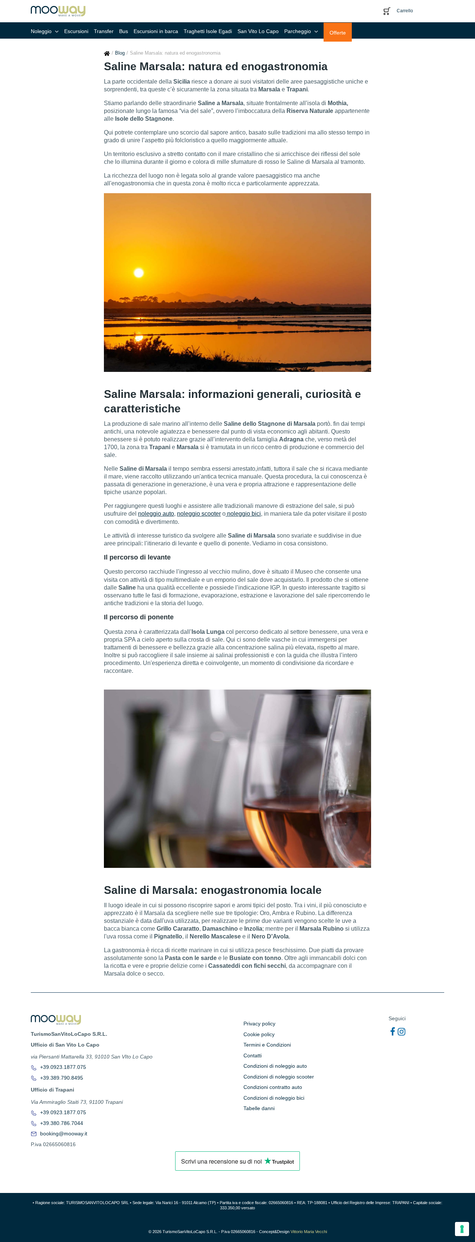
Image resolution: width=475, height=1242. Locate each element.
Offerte (338, 33)
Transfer (104, 31)
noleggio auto (156, 513)
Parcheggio (298, 31)
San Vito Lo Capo (258, 31)
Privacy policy (259, 1024)
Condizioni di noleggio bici (273, 1098)
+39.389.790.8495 (61, 1078)
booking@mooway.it (63, 1133)
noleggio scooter (199, 513)
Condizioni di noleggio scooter (278, 1077)
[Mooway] (58, 10)
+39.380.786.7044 (61, 1123)
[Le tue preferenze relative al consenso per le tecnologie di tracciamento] (462, 1229)
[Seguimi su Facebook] (392, 1031)
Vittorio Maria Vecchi (309, 1231)
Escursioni (76, 31)
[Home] (107, 53)
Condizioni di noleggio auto (275, 1066)
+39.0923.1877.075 (62, 1067)
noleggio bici (243, 513)
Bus (123, 31)
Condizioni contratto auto (272, 1087)
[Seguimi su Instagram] (401, 1031)
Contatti (252, 1055)
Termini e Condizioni (267, 1045)
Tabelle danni (259, 1108)
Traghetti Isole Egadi (208, 31)
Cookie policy (259, 1034)
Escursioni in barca (156, 31)
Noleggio (42, 31)
